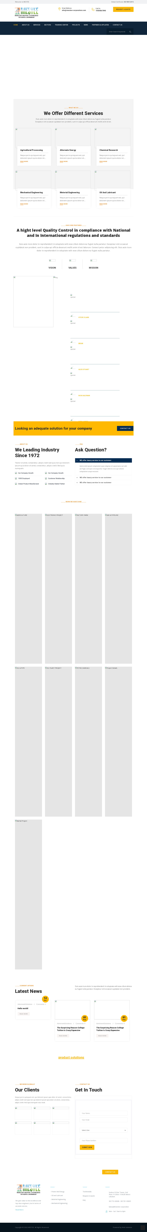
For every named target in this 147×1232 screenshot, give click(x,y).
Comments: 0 (80, 1023)
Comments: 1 (41, 1004)
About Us (25, 25)
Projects (76, 25)
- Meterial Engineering (58, 1199)
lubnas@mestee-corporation (119, 1207)
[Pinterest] (28, 1215)
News (86, 25)
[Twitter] (16, 1215)
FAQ (84, 1200)
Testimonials (87, 1192)
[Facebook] (20, 1215)
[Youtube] (33, 1215)
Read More (24, 161)
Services (36, 25)
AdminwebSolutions (25, 1004)
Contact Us (117, 25)
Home (16, 25)
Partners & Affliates (100, 25)
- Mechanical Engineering (58, 1203)
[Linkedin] (24, 1215)
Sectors (47, 25)
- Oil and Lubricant (56, 1195)
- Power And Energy (57, 1192)
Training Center (61, 25)
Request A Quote (123, 9)
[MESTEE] (27, 12)
